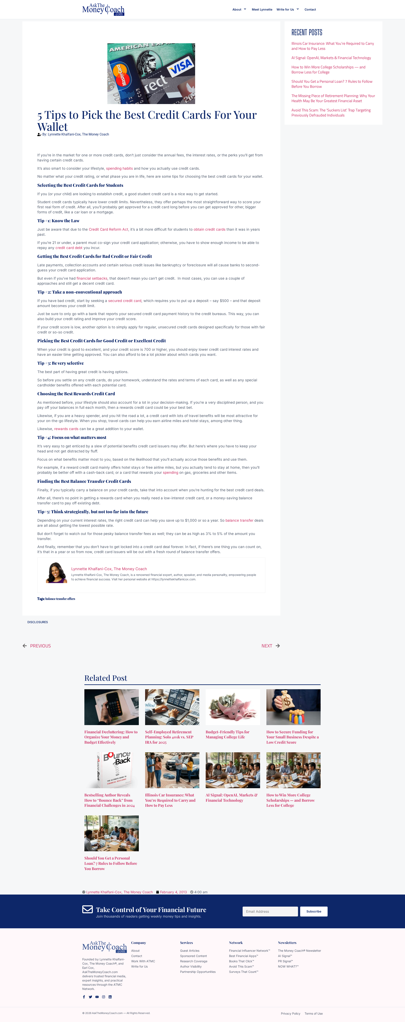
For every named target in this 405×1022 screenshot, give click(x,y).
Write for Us (285, 9)
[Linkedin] (110, 997)
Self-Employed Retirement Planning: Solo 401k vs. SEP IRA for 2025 (169, 737)
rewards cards (66, 429)
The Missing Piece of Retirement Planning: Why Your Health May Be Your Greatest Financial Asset (333, 98)
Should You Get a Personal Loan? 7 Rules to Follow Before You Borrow (332, 84)
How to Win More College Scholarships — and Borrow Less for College (329, 70)
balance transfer (239, 520)
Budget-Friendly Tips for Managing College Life (227, 734)
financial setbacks (92, 278)
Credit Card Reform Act (108, 229)
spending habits (119, 168)
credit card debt (68, 248)
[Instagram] (103, 997)
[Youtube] (97, 997)
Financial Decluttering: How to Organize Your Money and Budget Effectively (111, 737)
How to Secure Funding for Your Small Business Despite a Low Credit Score (292, 737)
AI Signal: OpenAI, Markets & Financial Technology (331, 57)
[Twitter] (90, 997)
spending (170, 472)
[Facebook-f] (84, 997)
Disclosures (37, 622)
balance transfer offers (60, 598)
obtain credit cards (209, 229)
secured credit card (124, 301)
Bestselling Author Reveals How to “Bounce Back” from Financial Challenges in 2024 (110, 800)
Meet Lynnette (262, 9)
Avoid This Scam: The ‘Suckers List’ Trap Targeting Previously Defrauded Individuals (331, 113)
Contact (310, 9)
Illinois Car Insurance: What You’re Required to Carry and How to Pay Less (333, 46)
